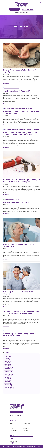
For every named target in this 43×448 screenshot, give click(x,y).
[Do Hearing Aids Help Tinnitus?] (21, 199)
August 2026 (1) (8, 358)
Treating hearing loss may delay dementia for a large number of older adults (21, 312)
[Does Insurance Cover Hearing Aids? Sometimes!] (21, 230)
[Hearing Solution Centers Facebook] (10, 416)
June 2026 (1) (7, 361)
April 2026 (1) (7, 364)
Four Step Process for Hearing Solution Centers (19, 293)
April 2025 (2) (7, 381)
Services (12, 428)
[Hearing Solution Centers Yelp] (20, 416)
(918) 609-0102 (24, 12)
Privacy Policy (6, 446)
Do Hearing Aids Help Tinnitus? (16, 202)
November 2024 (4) (9, 389)
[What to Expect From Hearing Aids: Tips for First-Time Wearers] (21, 331)
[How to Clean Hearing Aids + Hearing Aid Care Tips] (21, 55)
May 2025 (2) (7, 380)
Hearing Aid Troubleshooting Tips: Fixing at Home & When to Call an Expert (21, 181)
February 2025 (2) (8, 384)
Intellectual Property (21, 446)
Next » (8, 352)
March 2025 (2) (8, 383)
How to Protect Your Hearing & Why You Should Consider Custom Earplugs (20, 133)
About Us (12, 426)
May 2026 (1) (7, 362)
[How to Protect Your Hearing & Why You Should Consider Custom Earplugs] (21, 129)
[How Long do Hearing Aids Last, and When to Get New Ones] (21, 108)
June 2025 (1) (7, 378)
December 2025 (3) (8, 370)
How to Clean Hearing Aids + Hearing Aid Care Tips (20, 71)
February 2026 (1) (8, 367)
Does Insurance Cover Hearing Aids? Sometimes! (18, 245)
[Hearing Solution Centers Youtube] (18, 416)
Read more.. (6, 83)
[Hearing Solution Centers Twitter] (13, 416)
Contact (25, 430)
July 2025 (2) (7, 377)
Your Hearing (13, 430)
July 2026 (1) (7, 360)
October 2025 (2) (8, 373)
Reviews (25, 426)
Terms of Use (13, 446)
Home (11, 423)
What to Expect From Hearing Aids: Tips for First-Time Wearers (21, 334)
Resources (26, 428)
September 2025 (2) (9, 374)
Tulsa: (16, 12)
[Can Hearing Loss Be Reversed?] (21, 88)
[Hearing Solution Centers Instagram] (15, 416)
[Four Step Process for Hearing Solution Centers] (21, 276)
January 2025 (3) (8, 386)
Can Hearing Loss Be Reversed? (16, 91)
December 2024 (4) (9, 387)
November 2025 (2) (8, 371)
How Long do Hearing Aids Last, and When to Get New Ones (21, 112)
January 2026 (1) (8, 368)
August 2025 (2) (8, 376)
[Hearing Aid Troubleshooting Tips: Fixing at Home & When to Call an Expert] (21, 164)
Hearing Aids (26, 423)
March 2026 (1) (7, 365)
